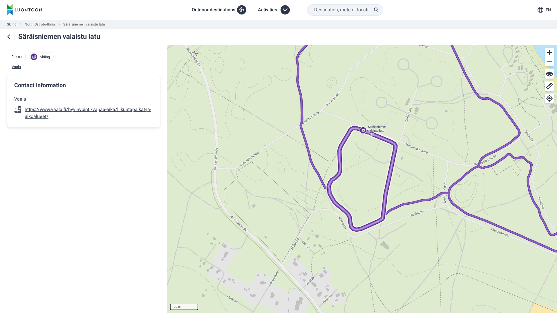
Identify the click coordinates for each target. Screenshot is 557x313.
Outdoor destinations (213, 9)
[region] (362, 179)
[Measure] (549, 86)
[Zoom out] (549, 61)
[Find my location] (549, 98)
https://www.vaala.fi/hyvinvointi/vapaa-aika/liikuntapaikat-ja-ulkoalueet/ (88, 113)
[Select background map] (549, 74)
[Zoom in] (549, 52)
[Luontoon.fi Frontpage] (24, 10)
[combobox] (345, 10)
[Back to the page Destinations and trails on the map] (9, 37)
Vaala (16, 67)
